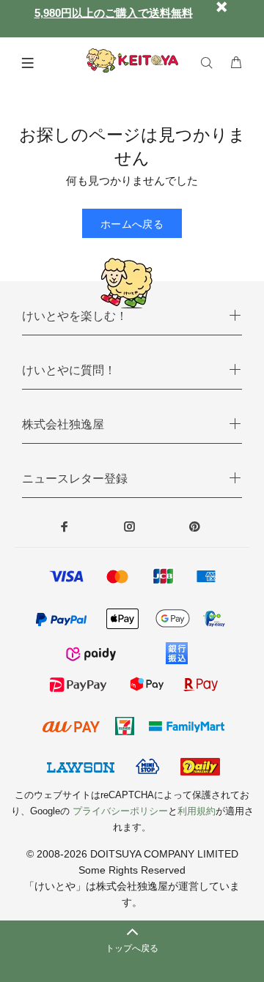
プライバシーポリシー (120, 811)
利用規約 (196, 811)
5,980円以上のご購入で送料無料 (113, 13)
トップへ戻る (132, 948)
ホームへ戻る (132, 224)
